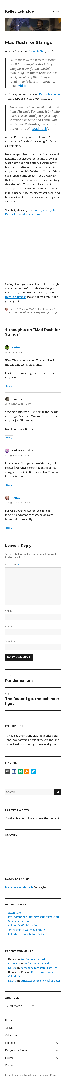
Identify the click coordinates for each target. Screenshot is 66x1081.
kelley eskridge (42, 312)
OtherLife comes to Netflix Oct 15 (28, 934)
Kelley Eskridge (19, 11)
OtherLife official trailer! (23, 925)
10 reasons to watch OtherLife (26, 929)
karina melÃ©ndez (24, 312)
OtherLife (11, 1035)
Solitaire (10, 1042)
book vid (9, 312)
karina (16, 347)
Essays (9, 1057)
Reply (9, 386)
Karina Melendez (49, 94)
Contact (10, 1065)
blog (39, 309)
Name (9, 611)
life (43, 309)
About (9, 1027)
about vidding (36, 51)
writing (49, 309)
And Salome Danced (32, 959)
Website (10, 641)
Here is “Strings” (15, 296)
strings (53, 312)
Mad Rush (39, 128)
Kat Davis (14, 963)
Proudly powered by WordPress (40, 1075)
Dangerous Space (16, 1050)
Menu (56, 11)
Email (9, 626)
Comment (12, 564)
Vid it (22, 86)
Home (9, 1020)
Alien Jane (14, 912)
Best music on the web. (19, 887)
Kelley (13, 309)
